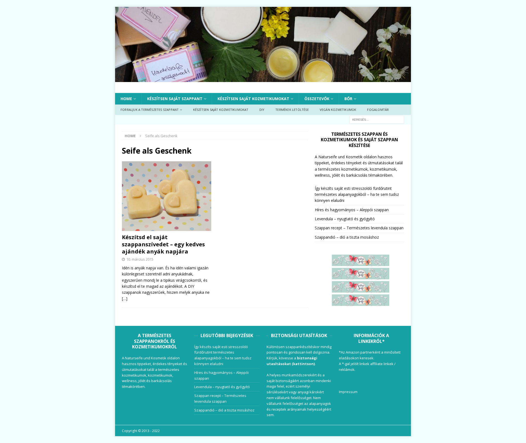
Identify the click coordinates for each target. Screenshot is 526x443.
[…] (124, 298)
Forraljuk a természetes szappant (150, 110)
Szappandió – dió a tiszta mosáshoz (347, 237)
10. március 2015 (139, 259)
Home (126, 98)
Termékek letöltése (292, 110)
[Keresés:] (376, 119)
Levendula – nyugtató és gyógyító (345, 218)
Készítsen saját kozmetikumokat (253, 98)
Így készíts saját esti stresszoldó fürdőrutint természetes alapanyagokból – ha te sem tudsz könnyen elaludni (357, 194)
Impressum (348, 391)
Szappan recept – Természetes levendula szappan (359, 227)
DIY (262, 110)
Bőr (348, 98)
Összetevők (316, 98)
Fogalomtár (378, 110)
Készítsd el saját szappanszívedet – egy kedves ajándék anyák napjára (163, 244)
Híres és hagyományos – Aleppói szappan (352, 209)
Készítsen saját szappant (174, 98)
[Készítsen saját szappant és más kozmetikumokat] (263, 78)
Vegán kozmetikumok (338, 110)
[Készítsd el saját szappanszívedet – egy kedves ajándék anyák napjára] (166, 196)
